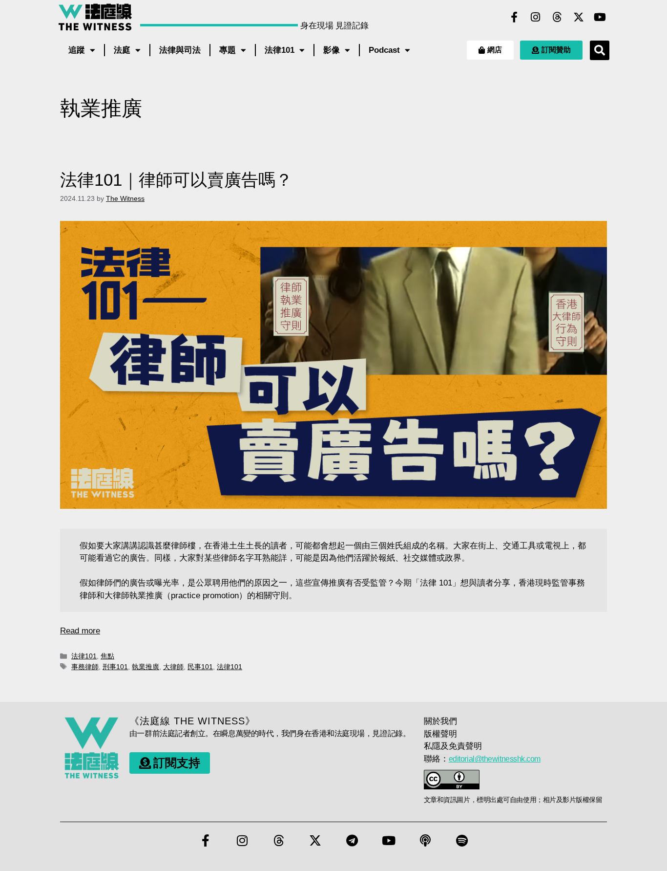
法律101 (279, 50)
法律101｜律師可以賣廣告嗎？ (176, 179)
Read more (80, 630)
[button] (599, 50)
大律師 (173, 667)
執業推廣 (145, 667)
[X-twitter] (578, 17)
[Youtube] (600, 17)
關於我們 (440, 721)
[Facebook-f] (514, 17)
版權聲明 (440, 734)
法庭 (122, 50)
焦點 (107, 656)
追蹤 (76, 50)
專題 (227, 50)
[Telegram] (352, 840)
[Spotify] (462, 840)
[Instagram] (535, 17)
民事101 (200, 667)
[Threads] (557, 17)
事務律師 (85, 667)
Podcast (384, 50)
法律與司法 (180, 50)
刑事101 (115, 667)
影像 (331, 50)
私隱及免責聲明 (453, 746)
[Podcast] (425, 840)
